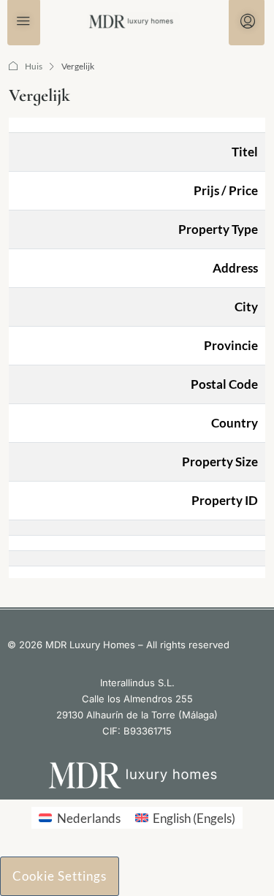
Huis (33, 66)
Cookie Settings (59, 876)
